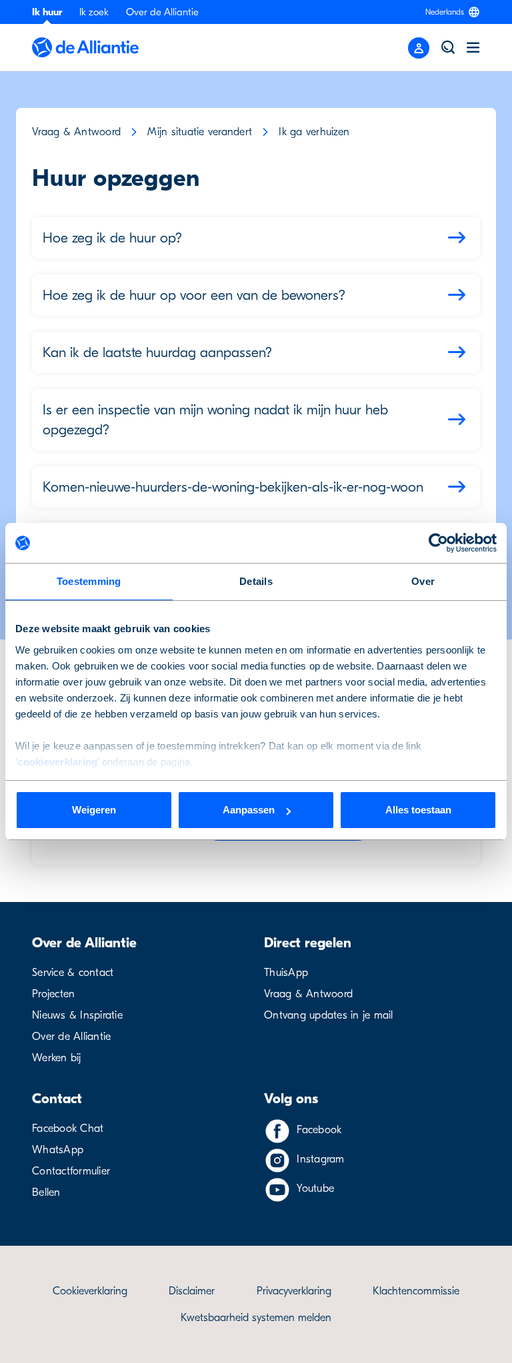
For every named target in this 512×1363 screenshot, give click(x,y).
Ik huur (47, 12)
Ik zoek (94, 12)
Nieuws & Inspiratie (77, 1015)
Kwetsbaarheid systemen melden (256, 1318)
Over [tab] (423, 581)
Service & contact (72, 973)
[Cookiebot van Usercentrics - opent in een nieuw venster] (438, 543)
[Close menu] (418, 48)
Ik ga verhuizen (314, 132)
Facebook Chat (67, 1129)
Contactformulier (71, 1171)
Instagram (320, 1159)
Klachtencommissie (416, 1291)
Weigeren (94, 809)
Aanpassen (249, 809)
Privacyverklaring (294, 1291)
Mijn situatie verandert (199, 132)
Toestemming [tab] (89, 581)
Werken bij (56, 1058)
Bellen (46, 1192)
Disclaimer (192, 1291)
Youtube (315, 1188)
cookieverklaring (57, 761)
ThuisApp (286, 973)
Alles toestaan (418, 809)
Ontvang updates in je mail (328, 1015)
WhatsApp (57, 1150)
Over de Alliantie (162, 12)
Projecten (53, 994)
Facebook (319, 1130)
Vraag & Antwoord (76, 132)
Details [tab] (256, 581)
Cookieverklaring (90, 1291)
